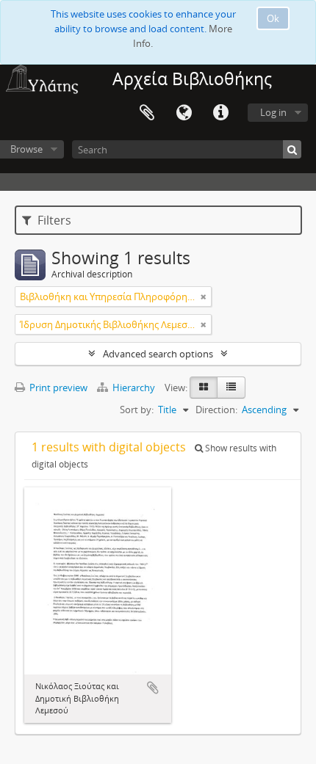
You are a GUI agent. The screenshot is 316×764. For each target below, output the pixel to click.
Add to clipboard (153, 687)
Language (183, 113)
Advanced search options (158, 353)
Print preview (57, 387)
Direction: (216, 409)
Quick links (220, 113)
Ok (273, 18)
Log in (273, 112)
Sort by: (137, 409)
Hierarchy (133, 387)
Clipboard (147, 113)
